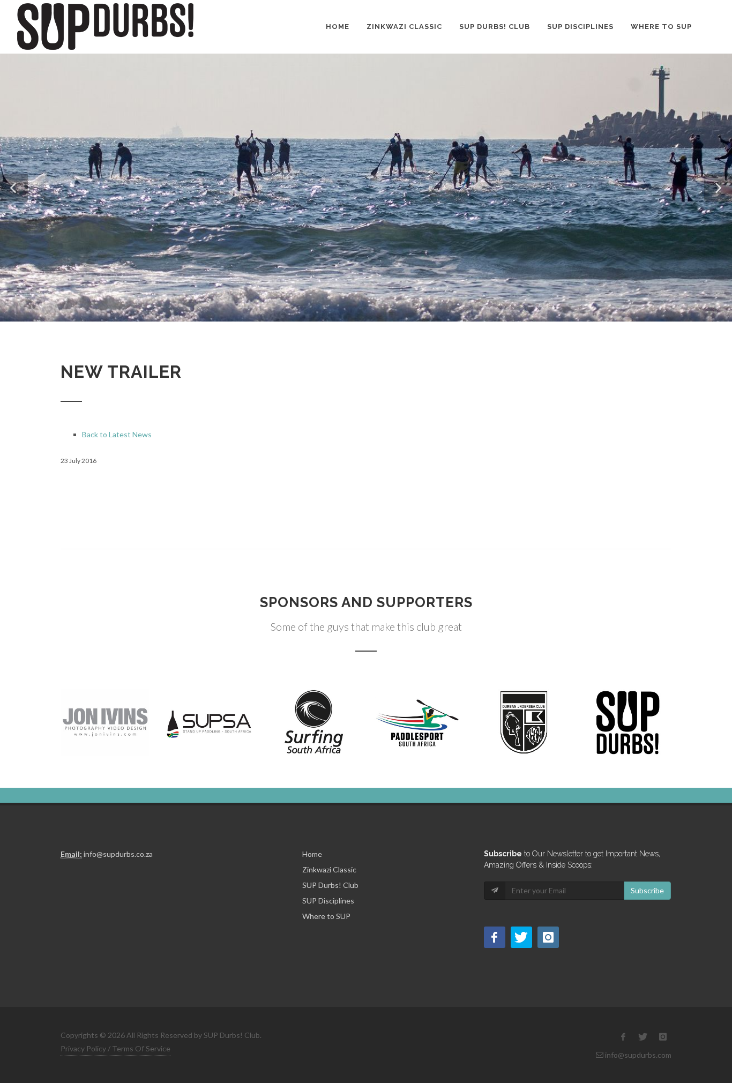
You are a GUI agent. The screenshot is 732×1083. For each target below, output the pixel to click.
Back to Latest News (117, 434)
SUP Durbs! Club (494, 27)
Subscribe (647, 890)
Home (337, 27)
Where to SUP (661, 27)
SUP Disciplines (580, 27)
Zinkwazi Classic (404, 27)
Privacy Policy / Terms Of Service (115, 1048)
